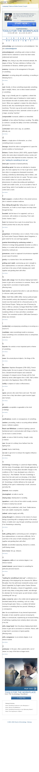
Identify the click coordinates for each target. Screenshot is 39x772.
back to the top (4, 80)
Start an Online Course (15, 6)
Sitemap (29, 722)
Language (5, 6)
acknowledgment (11, 48)
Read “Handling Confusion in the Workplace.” (17, 705)
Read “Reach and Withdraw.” (13, 707)
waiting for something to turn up (17, 160)
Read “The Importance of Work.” (14, 711)
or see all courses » (21, 28)
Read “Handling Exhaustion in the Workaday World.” (19, 709)
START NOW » (22, 23)
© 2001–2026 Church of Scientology (16, 722)
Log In (25, 6)
